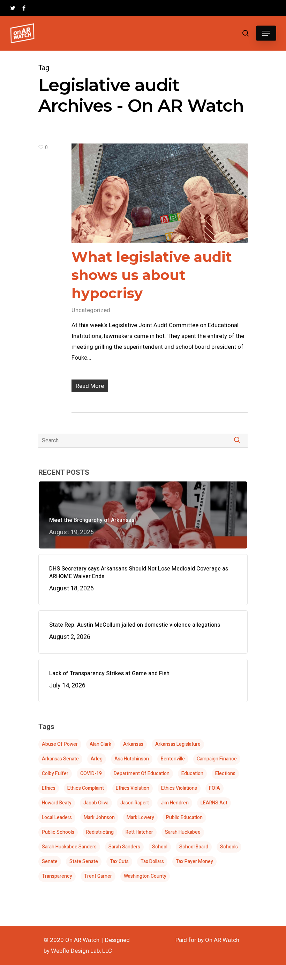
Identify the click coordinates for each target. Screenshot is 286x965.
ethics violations (179, 788)
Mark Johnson (99, 817)
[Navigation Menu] (266, 33)
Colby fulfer (55, 773)
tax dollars (152, 861)
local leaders (57, 817)
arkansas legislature (178, 744)
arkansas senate (60, 759)
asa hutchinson (131, 759)
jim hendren (175, 802)
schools (229, 846)
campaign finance (217, 759)
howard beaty (57, 802)
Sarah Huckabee (183, 832)
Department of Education (142, 773)
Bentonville (173, 759)
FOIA (214, 788)
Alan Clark (100, 744)
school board (193, 846)
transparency (57, 876)
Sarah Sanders (124, 846)
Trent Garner (98, 876)
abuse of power (60, 744)
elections (225, 773)
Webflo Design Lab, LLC (81, 950)
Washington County (145, 876)
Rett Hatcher (139, 832)
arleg (97, 759)
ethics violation (132, 788)
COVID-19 (91, 773)
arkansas (133, 744)
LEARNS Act (214, 802)
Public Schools (58, 832)
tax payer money (194, 861)
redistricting (100, 832)
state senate (83, 861)
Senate (50, 861)
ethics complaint (85, 788)
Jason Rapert (134, 802)
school (159, 846)
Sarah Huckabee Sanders (69, 846)
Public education (184, 817)
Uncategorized (91, 310)
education (192, 773)
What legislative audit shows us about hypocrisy (152, 275)
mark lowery (140, 817)
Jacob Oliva (95, 802)
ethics (48, 788)
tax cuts (119, 861)
